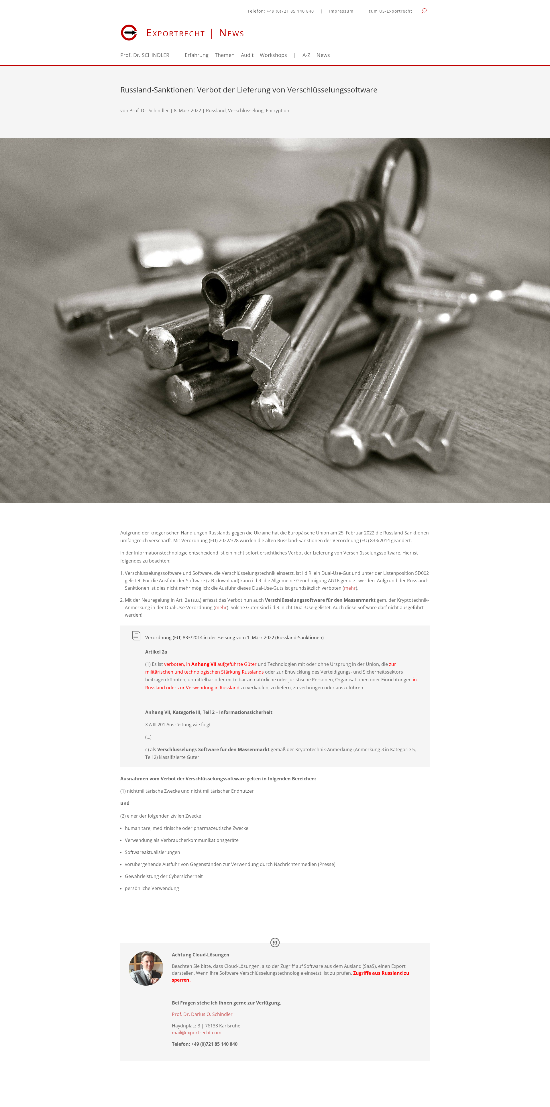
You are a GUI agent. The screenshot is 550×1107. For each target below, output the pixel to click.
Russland (216, 110)
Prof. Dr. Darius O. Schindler (202, 1014)
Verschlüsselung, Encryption (258, 110)
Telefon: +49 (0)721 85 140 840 (280, 11)
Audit (247, 55)
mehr (350, 588)
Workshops (273, 55)
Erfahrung (197, 55)
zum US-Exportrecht (390, 11)
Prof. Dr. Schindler (149, 110)
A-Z (306, 55)
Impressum (341, 11)
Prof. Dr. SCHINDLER (144, 55)
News (323, 55)
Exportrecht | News (195, 32)
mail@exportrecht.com (196, 1032)
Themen (225, 55)
